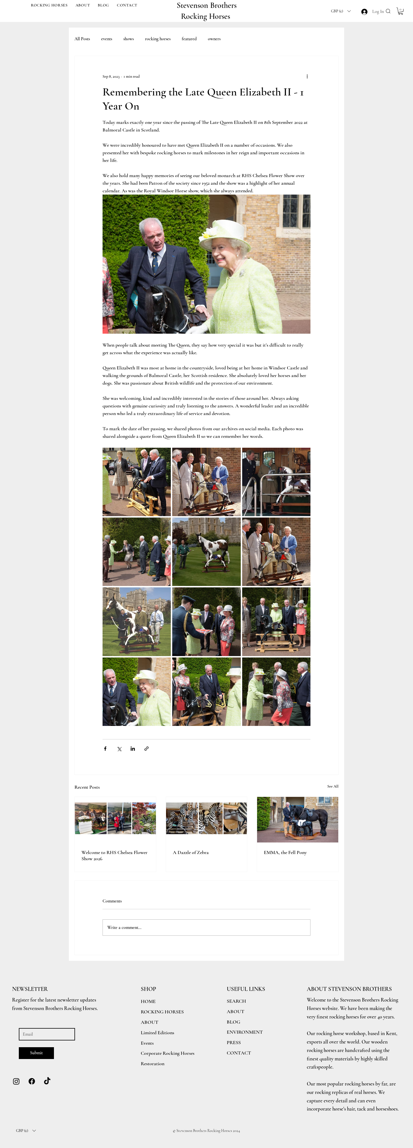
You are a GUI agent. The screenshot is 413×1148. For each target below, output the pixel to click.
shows (128, 39)
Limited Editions (157, 1032)
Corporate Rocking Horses (167, 1053)
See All (333, 786)
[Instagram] (16, 1081)
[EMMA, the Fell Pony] (297, 819)
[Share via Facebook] (105, 748)
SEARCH (236, 1001)
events (106, 39)
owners (214, 39)
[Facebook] (32, 1081)
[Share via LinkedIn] (132, 748)
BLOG (233, 1022)
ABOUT (235, 1011)
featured (189, 39)
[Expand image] (137, 482)
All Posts (82, 39)
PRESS (234, 1042)
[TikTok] (47, 1081)
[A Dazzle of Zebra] (206, 819)
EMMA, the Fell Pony (285, 852)
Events (147, 1043)
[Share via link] (146, 748)
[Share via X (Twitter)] (119, 748)
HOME (148, 1001)
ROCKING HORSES (162, 1012)
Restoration (152, 1063)
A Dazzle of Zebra (191, 852)
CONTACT (239, 1053)
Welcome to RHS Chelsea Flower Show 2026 (114, 855)
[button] (49, 5)
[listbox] (340, 11)
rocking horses (158, 39)
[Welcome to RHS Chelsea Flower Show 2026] (115, 819)
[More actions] (307, 76)
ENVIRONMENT (245, 1032)
